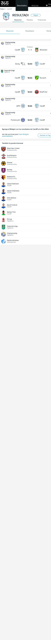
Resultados (22, 5)
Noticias (35, 5)
